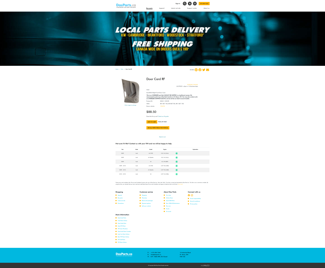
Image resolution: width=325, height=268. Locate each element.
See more (180, 184)
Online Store (169, 198)
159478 (162, 106)
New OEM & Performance (173, 203)
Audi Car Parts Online (123, 234)
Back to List (162, 137)
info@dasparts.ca (156, 254)
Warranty (144, 198)
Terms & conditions (195, 201)
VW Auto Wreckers (123, 228)
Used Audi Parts (122, 218)
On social (168, 211)
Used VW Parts (122, 226)
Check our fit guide (163, 116)
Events (167, 208)
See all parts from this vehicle (158, 128)
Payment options (146, 203)
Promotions (121, 203)
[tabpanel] (162, 39)
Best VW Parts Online (123, 237)
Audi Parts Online (122, 220)
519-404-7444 (204, 3)
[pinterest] (196, 70)
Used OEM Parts (170, 200)
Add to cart (152, 122)
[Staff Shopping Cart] (190, 3)
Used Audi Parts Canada (124, 231)
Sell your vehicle (146, 206)
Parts (122, 69)
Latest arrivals (121, 200)
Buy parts (120, 198)
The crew (168, 206)
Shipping (144, 195)
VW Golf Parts (121, 239)
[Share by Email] (207, 70)
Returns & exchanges (147, 200)
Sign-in (178, 3)
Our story (168, 195)
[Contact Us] (195, 3)
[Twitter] (204, 70)
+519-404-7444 (155, 252)
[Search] (185, 3)
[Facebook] (200, 70)
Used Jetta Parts (122, 223)
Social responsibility (195, 198)
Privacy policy (193, 204)
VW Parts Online (122, 242)
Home (117, 69)
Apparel (120, 195)
